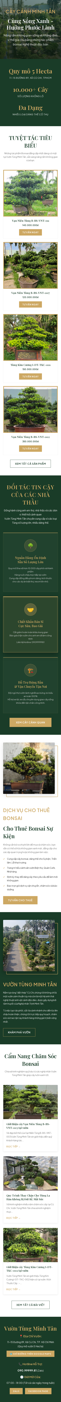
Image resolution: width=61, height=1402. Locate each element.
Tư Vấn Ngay (30, 232)
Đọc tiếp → (13, 1146)
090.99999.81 (27, 1370)
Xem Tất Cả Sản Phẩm (30, 463)
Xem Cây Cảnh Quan (30, 722)
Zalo (16, 1391)
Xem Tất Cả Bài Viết (30, 1304)
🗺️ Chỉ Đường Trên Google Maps (30, 1354)
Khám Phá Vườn (19, 1032)
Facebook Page (38, 1391)
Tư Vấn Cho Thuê (20, 900)
